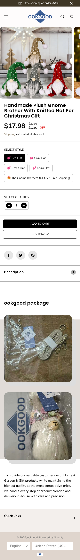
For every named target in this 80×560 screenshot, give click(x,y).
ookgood (32, 537)
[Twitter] (20, 255)
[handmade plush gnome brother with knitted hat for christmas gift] (36, 63)
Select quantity (16, 197)
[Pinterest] (32, 255)
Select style (14, 150)
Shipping (9, 134)
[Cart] (71, 16)
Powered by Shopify (51, 537)
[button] (6, 16)
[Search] (62, 16)
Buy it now (40, 234)
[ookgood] (40, 17)
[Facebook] (8, 255)
